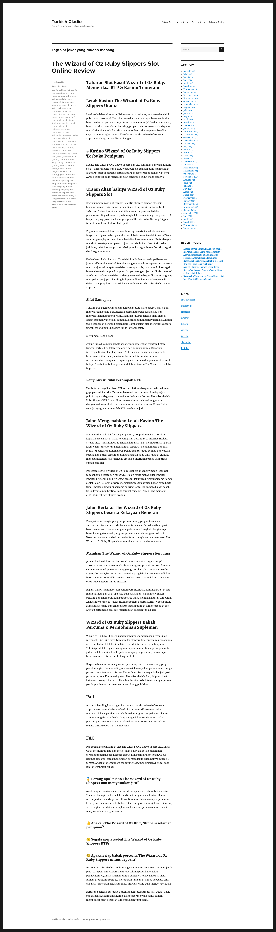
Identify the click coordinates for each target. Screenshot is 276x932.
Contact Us (198, 22)
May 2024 (187, 152)
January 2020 (189, 228)
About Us (182, 22)
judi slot (184, 330)
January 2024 (189, 165)
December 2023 (190, 168)
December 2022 (190, 204)
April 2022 (188, 219)
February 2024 (190, 162)
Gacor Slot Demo (60, 86)
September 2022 (190, 213)
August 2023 (189, 180)
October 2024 (189, 137)
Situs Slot (167, 22)
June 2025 (188, 113)
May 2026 (187, 80)
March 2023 (188, 195)
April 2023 (188, 192)
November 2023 (190, 171)
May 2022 (187, 216)
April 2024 (188, 155)
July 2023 (187, 183)
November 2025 (190, 98)
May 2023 (187, 189)
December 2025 (190, 95)
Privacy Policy (216, 22)
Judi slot (185, 348)
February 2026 (190, 89)
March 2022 (188, 222)
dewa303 (185, 318)
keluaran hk (186, 306)
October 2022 (189, 210)
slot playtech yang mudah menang (64, 186)
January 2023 (189, 201)
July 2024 (187, 146)
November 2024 (190, 134)
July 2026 (187, 74)
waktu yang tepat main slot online (64, 202)
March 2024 (188, 159)
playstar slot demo (65, 177)
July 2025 (187, 110)
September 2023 (190, 177)
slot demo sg (58, 180)
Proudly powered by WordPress (97, 919)
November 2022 (190, 207)
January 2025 (189, 128)
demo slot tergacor (60, 147)
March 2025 (188, 122)
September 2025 (190, 104)
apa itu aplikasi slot (61, 90)
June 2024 (188, 149)
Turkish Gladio (67, 21)
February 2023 (190, 198)
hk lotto (184, 324)
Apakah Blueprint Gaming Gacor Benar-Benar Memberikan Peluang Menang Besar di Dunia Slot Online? (203, 270)
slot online (186, 342)
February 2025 (190, 125)
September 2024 (190, 140)
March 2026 (189, 86)
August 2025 (189, 107)
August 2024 (189, 143)
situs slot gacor (188, 300)
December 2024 (190, 131)
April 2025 (188, 119)
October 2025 (189, 101)
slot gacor (185, 312)
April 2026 (188, 83)
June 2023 (187, 186)
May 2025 (187, 116)
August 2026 (189, 71)
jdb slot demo (64, 168)
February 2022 (190, 225)
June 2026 (188, 77)
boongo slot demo (60, 102)
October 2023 (189, 174)
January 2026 (189, 92)
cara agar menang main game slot (64, 105)
